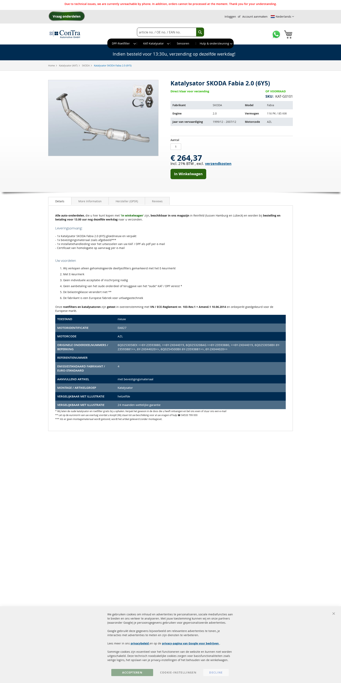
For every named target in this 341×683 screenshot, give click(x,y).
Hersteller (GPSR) (127, 201)
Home (51, 65)
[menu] (170, 43)
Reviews (157, 201)
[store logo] (65, 34)
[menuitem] (122, 43)
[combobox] (170, 32)
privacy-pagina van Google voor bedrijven (190, 643)
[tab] (59, 201)
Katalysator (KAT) (68, 65)
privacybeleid (140, 643)
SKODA (86, 65)
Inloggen (230, 16)
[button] (282, 16)
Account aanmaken (255, 16)
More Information (90, 201)
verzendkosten (218, 163)
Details (59, 201)
